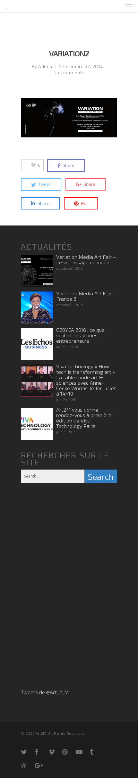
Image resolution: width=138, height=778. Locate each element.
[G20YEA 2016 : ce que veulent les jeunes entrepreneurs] (37, 344)
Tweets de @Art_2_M (45, 692)
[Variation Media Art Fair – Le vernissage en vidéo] (37, 271)
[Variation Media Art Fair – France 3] (37, 307)
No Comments (69, 72)
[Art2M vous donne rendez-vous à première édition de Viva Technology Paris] (37, 424)
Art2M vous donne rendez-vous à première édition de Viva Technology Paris (83, 418)
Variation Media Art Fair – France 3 (86, 296)
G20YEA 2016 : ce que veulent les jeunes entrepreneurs (80, 335)
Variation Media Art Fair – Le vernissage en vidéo (86, 259)
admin (45, 66)
